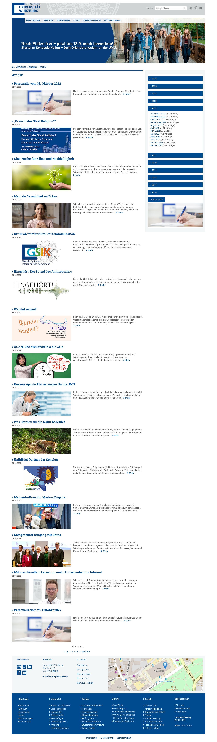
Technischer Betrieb (154, 724)
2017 (154, 185)
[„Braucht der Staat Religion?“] (41, 152)
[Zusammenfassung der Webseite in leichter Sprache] (190, 8)
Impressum (91, 738)
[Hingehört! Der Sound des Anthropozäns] (41, 302)
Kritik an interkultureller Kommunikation (44, 234)
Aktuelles (21, 67)
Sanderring (82, 665)
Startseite (24, 699)
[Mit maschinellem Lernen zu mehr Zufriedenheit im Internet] (41, 603)
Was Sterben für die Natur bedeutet (39, 422)
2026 (154, 79)
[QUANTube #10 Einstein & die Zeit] (41, 377)
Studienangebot (58, 709)
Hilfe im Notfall (152, 728)
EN (200, 8)
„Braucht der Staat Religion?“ (35, 121)
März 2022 (155, 139)
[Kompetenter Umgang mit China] (41, 565)
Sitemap (180, 705)
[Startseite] (13, 67)
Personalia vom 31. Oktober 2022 (37, 83)
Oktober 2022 (156, 119)
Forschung (63, 20)
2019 (154, 170)
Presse (148, 715)
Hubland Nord (83, 674)
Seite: (177, 725)
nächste (86, 651)
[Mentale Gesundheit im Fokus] (41, 227)
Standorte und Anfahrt (155, 712)
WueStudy (118, 705)
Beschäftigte (57, 718)
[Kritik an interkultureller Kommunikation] (41, 264)
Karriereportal (57, 715)
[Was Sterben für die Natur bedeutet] (41, 453)
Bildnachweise (183, 708)
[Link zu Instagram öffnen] (19, 667)
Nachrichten (56, 712)
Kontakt (48, 660)
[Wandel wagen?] (41, 340)
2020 (154, 163)
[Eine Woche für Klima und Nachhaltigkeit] (41, 189)
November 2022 (157, 116)
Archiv (43, 67)
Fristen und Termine (60, 705)
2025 (154, 86)
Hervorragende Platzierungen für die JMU (44, 384)
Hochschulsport (89, 712)
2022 (154, 108)
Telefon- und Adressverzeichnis (153, 707)
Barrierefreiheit (124, 738)
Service (85, 699)
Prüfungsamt (88, 718)
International (112, 20)
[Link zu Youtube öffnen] (24, 673)
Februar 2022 (156, 142)
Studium (48, 20)
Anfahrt (82, 660)
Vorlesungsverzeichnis (124, 711)
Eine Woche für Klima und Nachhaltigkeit (44, 159)
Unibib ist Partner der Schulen (36, 460)
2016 (154, 192)
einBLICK (33, 67)
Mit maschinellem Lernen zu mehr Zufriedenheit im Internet (58, 572)
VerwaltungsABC (59, 721)
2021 (154, 155)
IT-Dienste (87, 709)
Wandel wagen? (25, 309)
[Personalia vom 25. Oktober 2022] (41, 641)
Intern (150, 8)
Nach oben (181, 711)
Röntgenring (83, 669)
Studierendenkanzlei (91, 721)
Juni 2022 (155, 131)
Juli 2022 (154, 128)
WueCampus (119, 708)
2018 (154, 177)
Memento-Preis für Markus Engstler (40, 497)
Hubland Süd (83, 678)
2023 (154, 101)
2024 (154, 93)
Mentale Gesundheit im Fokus (35, 196)
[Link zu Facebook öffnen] (19, 673)
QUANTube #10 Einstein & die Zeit (38, 347)
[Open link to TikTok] (24, 667)
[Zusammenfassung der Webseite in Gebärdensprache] (195, 8)
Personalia (157, 199)
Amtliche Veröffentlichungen (60, 726)
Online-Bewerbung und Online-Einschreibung (124, 716)
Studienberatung (90, 715)
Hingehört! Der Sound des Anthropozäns (43, 271)
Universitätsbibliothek (92, 705)
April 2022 (155, 136)
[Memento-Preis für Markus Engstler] (41, 528)
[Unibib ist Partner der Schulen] (41, 490)
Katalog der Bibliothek (123, 721)
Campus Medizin (85, 683)
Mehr (128, 94)
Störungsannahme (153, 721)
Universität (33, 20)
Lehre (76, 20)
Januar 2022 (156, 145)
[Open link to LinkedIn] (29, 667)
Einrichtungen (92, 20)
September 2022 (158, 122)
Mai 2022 (154, 133)
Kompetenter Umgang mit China (37, 535)
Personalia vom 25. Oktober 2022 (37, 610)
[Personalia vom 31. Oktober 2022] (41, 114)
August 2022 (156, 125)
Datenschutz (107, 738)
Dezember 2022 (157, 113)
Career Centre (88, 728)
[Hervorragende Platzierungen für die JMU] (41, 415)
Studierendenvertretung (93, 724)
